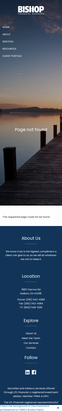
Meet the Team (31, 338)
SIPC (46, 396)
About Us (31, 333)
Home (5, 27)
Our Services (31, 343)
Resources (9, 48)
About (6, 34)
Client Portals (12, 56)
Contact (31, 348)
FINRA (37, 396)
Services (7, 41)
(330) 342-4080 (35, 299)
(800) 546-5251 (33, 307)
